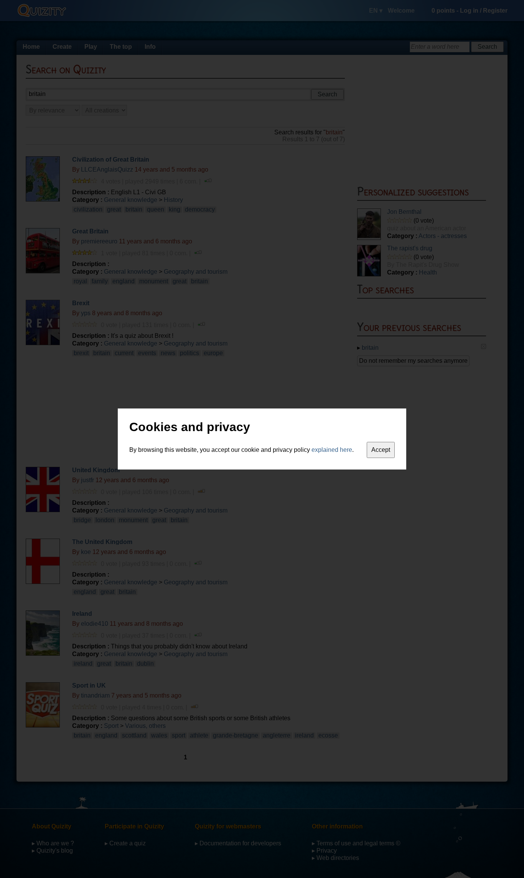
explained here (331, 449)
